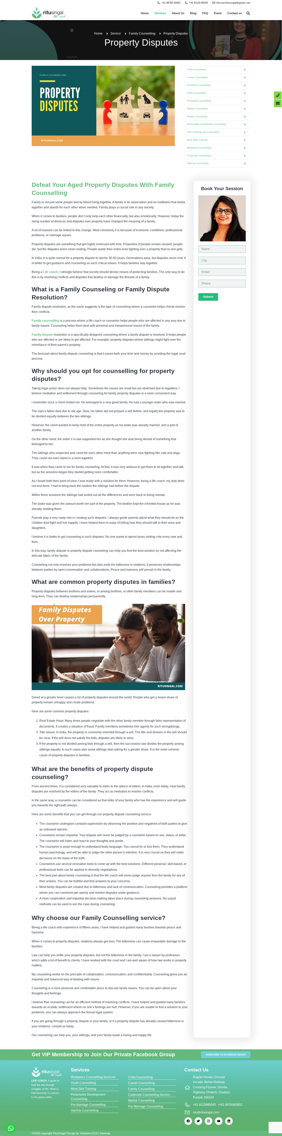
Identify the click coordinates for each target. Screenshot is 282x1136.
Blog (193, 13)
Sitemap (105, 1133)
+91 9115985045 (204, 1104)
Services (160, 13)
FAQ (205, 13)
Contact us (234, 13)
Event (218, 13)
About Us (178, 13)
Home (145, 13)
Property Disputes (141, 42)
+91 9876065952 (230, 1104)
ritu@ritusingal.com (206, 1112)
